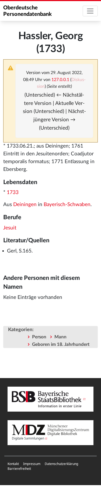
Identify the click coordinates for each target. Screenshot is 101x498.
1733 (13, 192)
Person (39, 337)
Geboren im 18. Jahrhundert (60, 344)
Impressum (31, 464)
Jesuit (9, 227)
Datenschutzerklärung (61, 464)
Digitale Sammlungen (28, 438)
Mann (60, 337)
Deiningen (25, 204)
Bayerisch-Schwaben (67, 204)
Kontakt (13, 464)
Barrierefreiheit (19, 468)
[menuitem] (13, 464)
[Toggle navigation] (90, 11)
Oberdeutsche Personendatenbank (27, 11)
